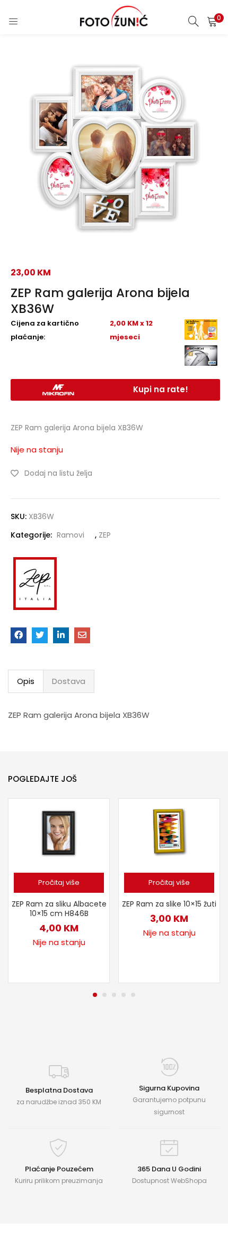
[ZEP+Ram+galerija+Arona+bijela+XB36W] (40, 635)
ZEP (105, 535)
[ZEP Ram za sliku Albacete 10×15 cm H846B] (58, 832)
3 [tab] (114, 995)
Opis (25, 681)
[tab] (25, 681)
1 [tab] (95, 995)
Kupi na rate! (160, 389)
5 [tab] (133, 995)
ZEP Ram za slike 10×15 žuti (169, 904)
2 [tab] (104, 995)
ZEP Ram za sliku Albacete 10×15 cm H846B (59, 908)
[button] (212, 21)
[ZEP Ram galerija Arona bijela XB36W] (19, 635)
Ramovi (70, 535)
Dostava (68, 681)
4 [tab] (123, 995)
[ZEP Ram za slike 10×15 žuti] (169, 832)
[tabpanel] (59, 890)
